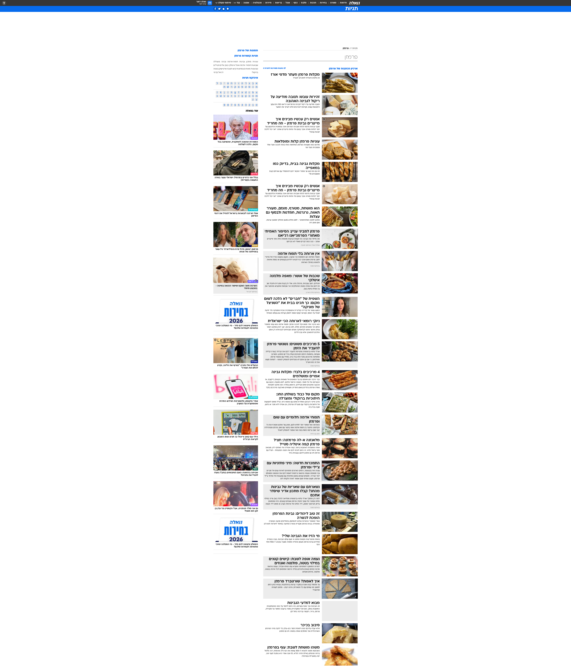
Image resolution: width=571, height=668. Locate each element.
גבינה (223, 61)
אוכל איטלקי (234, 65)
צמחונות (240, 68)
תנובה (229, 68)
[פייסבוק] (215, 9)
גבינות (242, 61)
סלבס (303, 3)
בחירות (323, 3)
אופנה (246, 3)
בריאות (278, 3)
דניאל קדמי (218, 72)
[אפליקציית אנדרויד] (228, 9)
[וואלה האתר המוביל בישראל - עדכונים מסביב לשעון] (354, 2)
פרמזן (346, 48)
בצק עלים (224, 65)
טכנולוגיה (257, 3)
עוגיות (255, 61)
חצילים (216, 65)
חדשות (343, 3)
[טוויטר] (219, 9)
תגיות (355, 48)
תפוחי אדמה (245, 65)
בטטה (216, 68)
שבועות (254, 65)
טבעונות (254, 68)
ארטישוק (223, 68)
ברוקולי (255, 72)
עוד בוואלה (252, 111)
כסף (296, 3)
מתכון (248, 61)
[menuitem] (341, 3)
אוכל (288, 3)
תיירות (268, 3)
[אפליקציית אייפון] (223, 9)
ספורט (333, 3)
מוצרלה (216, 61)
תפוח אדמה (232, 61)
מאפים (247, 68)
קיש (234, 68)
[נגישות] (4, 3)
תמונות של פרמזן (248, 50)
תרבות (313, 3)
